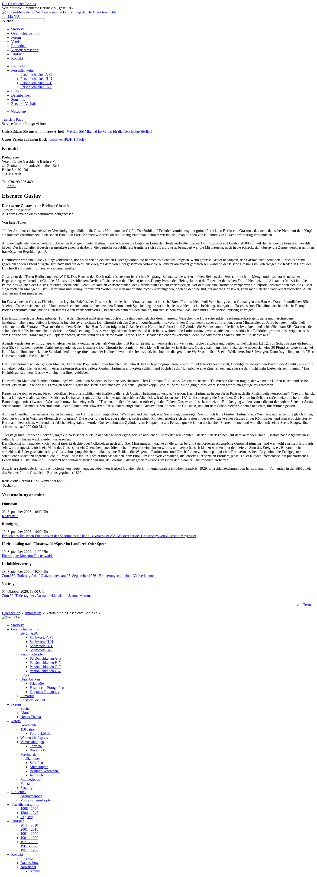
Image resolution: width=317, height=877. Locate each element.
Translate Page (12, 119)
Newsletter (19, 112)
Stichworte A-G (41, 638)
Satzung (26, 788)
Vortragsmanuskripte (35, 800)
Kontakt (17, 58)
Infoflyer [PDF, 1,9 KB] (68, 139)
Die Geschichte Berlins (19, 4)
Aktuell (25, 713)
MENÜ (13, 16)
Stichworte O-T (41, 646)
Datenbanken (21, 95)
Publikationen (30, 758)
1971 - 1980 (29, 842)
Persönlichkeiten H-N (36, 79)
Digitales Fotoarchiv (44, 692)
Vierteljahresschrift (25, 50)
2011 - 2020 (29, 825)
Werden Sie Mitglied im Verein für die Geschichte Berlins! (109, 131)
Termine (36, 746)
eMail (11, 186)
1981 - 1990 (29, 838)
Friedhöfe (37, 683)
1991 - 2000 (29, 834)
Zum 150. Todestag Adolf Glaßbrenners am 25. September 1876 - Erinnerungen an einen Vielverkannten (78, 576)
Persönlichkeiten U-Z (36, 87)
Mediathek (28, 754)
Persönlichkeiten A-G (36, 74)
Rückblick (37, 750)
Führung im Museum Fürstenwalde (27, 556)
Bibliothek (18, 46)
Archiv (35, 871)
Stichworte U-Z (41, 650)
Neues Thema (30, 717)
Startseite (17, 29)
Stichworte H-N (41, 642)
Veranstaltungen (32, 742)
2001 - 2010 (29, 829)
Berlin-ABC (20, 66)
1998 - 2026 (29, 809)
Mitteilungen (39, 767)
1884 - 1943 (29, 813)
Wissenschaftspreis (34, 738)
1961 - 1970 (29, 846)
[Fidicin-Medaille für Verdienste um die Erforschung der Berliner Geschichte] (59, 12)
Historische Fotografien (47, 688)
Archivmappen (31, 796)
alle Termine (305, 605)
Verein (16, 42)
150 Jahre (27, 729)
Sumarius (18, 99)
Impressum (33, 613)
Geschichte (28, 725)
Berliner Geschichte (44, 771)
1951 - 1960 (29, 850)
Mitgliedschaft (30, 779)
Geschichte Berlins (25, 33)
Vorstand (26, 783)
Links (15, 91)
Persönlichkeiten (23, 70)
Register (26, 817)
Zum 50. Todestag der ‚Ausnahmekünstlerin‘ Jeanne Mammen (47, 596)
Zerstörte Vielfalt (23, 104)
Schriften (36, 763)
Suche (24, 708)
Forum (16, 37)
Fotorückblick (40, 733)
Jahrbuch (17, 54)
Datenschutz (11, 613)
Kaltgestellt (10, 516)
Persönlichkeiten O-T (36, 83)
